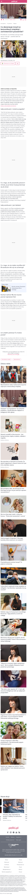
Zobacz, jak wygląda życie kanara (8, 106)
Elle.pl (6, 859)
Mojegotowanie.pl (6, 869)
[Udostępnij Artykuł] (17, 63)
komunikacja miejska (6, 359)
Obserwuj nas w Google (9, 63)
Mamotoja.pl (6, 867)
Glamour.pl (6, 862)
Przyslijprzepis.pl (20, 864)
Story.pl (20, 872)
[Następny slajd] (26, 806)
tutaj (11, 893)
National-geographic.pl (6, 872)
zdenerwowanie (17, 359)
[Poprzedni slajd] (1, 806)
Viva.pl (20, 867)
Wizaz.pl (20, 869)
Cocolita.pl (6, 864)
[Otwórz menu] (1, 1)
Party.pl (20, 859)
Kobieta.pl (20, 862)
